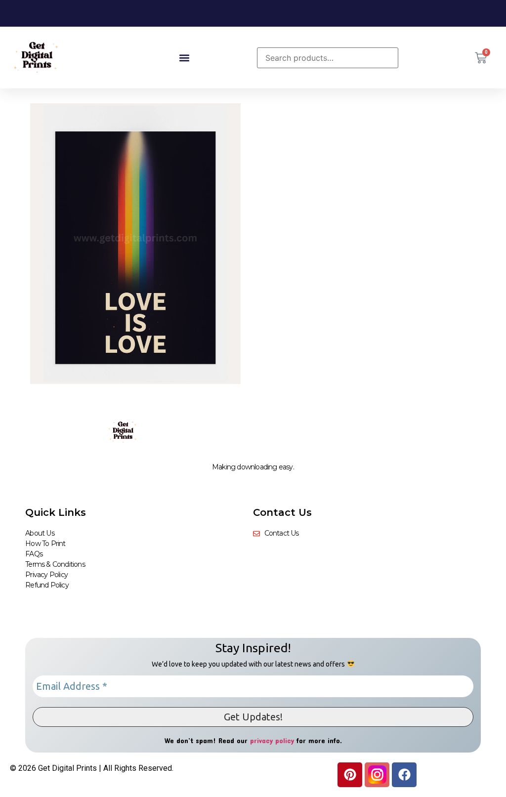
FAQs (33, 553)
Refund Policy (47, 585)
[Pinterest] (349, 774)
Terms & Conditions (55, 564)
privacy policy (272, 740)
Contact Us (282, 512)
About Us (39, 533)
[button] (184, 57)
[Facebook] (404, 774)
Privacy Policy (46, 574)
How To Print (45, 543)
